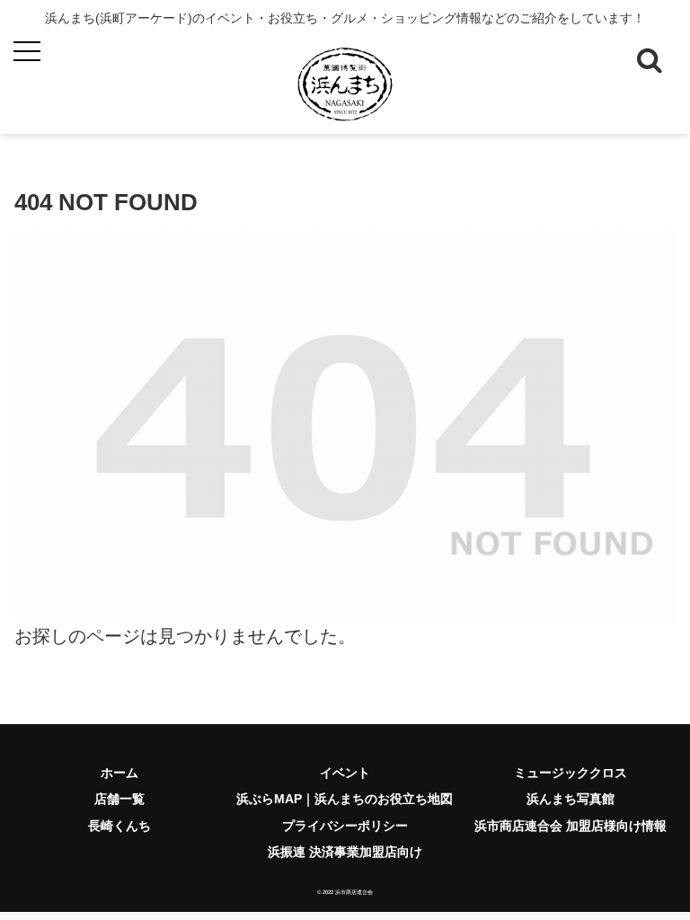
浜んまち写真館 (570, 799)
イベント (345, 772)
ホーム (119, 772)
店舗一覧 (119, 799)
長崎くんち (119, 825)
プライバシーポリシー (345, 825)
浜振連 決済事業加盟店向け (345, 852)
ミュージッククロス (570, 772)
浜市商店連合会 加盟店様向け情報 (570, 825)
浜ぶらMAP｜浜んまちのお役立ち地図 (344, 799)
